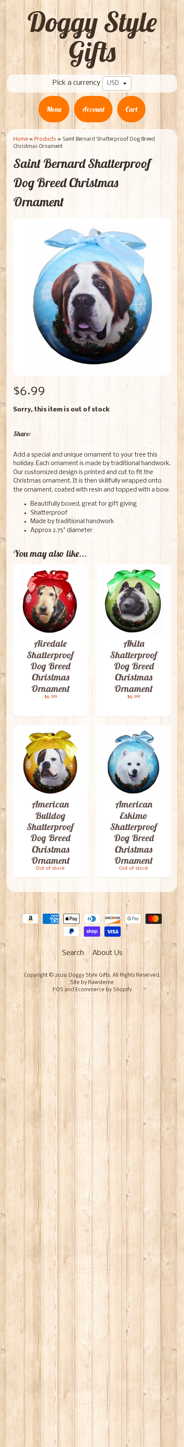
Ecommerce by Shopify (103, 990)
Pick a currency (77, 83)
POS (58, 990)
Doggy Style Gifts (92, 37)
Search (73, 953)
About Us (107, 953)
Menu (54, 109)
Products (45, 139)
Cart (131, 109)
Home (20, 139)
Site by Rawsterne (92, 982)
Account (93, 109)
